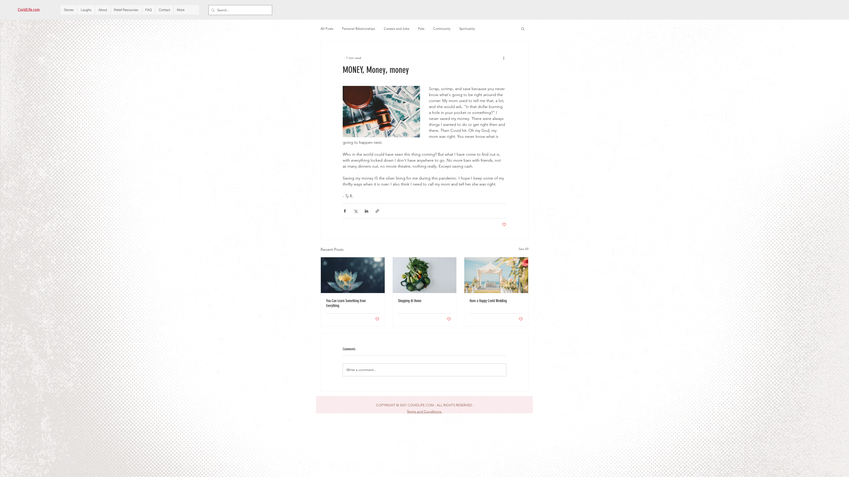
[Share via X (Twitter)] (356, 211)
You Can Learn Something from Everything (346, 303)
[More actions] (503, 58)
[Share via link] (377, 211)
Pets (421, 28)
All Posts (327, 28)
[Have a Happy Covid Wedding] (496, 275)
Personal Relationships (358, 28)
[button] (523, 28)
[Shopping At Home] (425, 275)
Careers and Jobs (396, 28)
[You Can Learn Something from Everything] (353, 275)
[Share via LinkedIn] (366, 211)
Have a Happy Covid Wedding (488, 300)
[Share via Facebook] (345, 211)
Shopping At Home (409, 300)
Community (441, 28)
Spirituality (467, 28)
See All (523, 249)
